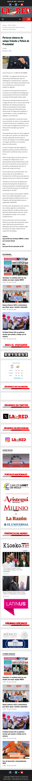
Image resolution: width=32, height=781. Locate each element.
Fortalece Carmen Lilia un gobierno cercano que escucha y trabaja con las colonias (14, 334)
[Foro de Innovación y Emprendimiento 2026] (16, 750)
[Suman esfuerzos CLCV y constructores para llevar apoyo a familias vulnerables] (16, 294)
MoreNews (15, 779)
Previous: (16, 238)
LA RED (5, 48)
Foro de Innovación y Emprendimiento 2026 (14, 762)
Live (29, 19)
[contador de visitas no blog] (16, 355)
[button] (3, 19)
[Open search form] (20, 19)
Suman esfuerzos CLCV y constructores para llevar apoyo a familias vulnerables (15, 306)
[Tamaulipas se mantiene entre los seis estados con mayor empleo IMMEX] (16, 266)
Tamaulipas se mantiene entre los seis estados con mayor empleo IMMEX (14, 279)
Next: (13, 245)
